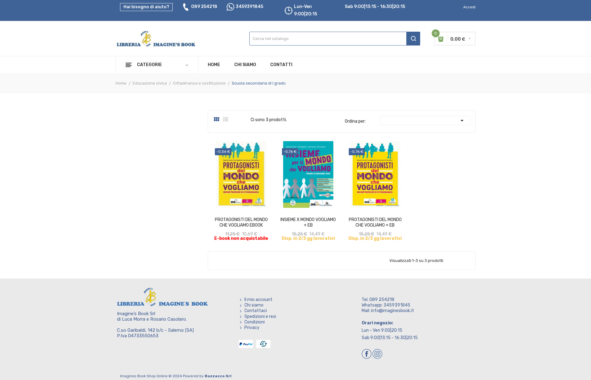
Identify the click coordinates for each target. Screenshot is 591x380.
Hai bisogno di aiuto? (146, 7)
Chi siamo (253, 305)
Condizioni (254, 322)
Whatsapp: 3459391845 (386, 305)
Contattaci (255, 310)
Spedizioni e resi (260, 316)
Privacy (251, 327)
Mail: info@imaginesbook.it (388, 310)
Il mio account (258, 299)
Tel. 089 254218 (378, 299)
